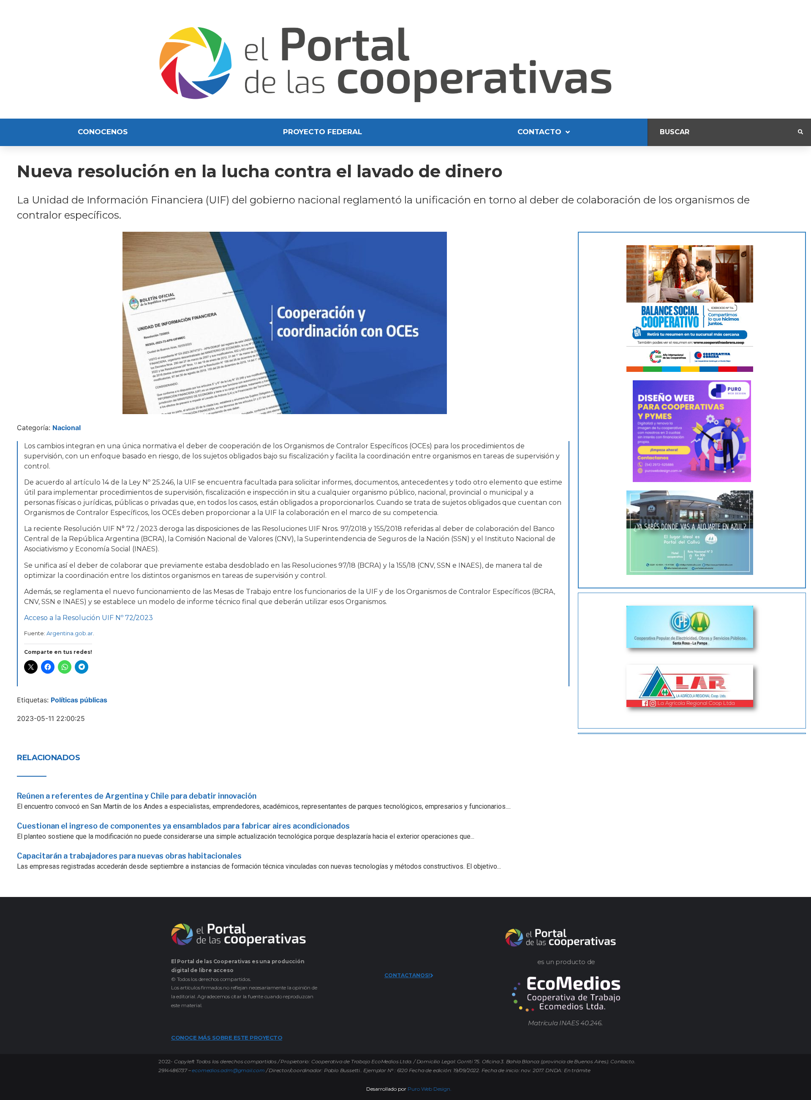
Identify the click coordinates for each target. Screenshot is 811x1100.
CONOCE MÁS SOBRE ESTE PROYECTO (226, 1037)
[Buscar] (723, 132)
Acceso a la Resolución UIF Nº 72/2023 (88, 618)
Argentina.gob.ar (69, 633)
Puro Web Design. (430, 1089)
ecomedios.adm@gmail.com (228, 1070)
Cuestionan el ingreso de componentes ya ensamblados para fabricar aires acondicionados (183, 825)
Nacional (66, 427)
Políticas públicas (79, 700)
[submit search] (800, 132)
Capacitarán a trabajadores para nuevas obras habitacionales (129, 855)
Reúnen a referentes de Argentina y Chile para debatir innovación (136, 795)
